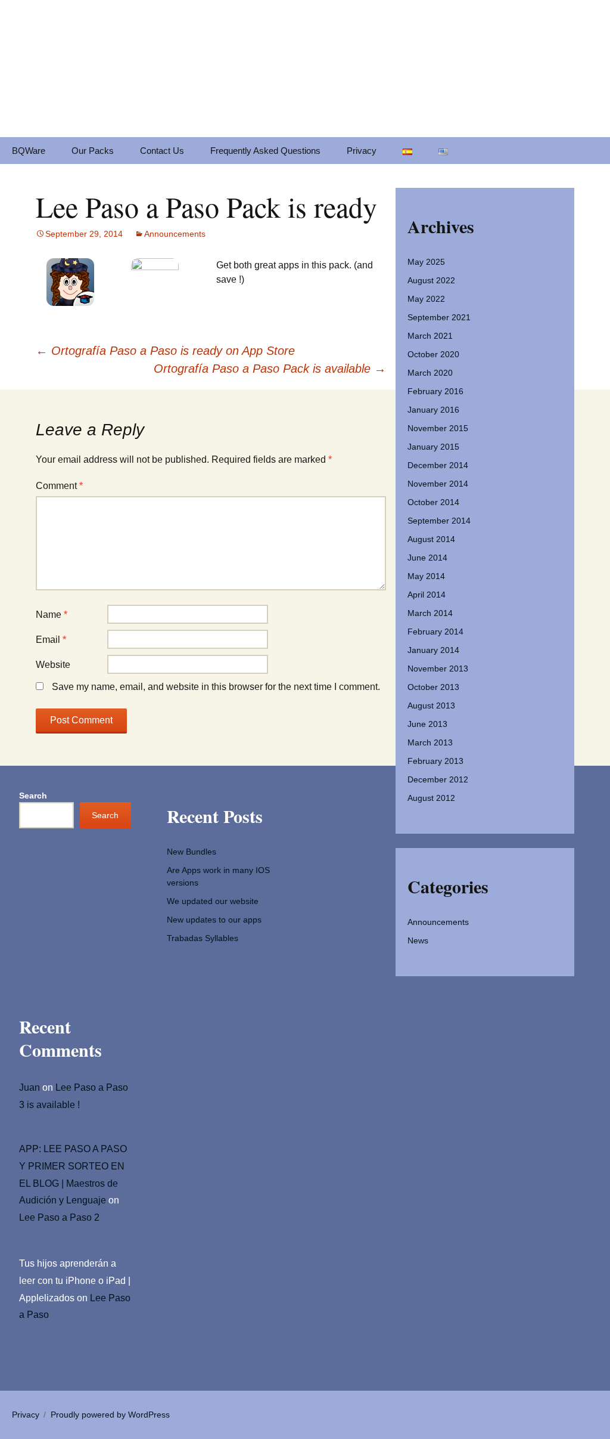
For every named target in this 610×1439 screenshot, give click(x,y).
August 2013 (431, 705)
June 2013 (427, 724)
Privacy (361, 151)
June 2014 (427, 557)
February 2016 (435, 391)
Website (53, 665)
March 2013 (430, 742)
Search (33, 795)
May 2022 (426, 299)
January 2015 (433, 446)
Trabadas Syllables (202, 938)
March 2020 (430, 372)
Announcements (175, 234)
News (417, 940)
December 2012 (437, 779)
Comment (59, 486)
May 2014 (426, 576)
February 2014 (435, 631)
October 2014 (433, 502)
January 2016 (433, 409)
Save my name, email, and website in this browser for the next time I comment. (216, 687)
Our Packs (92, 151)
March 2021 (430, 336)
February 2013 (435, 761)
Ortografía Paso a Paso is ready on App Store (165, 350)
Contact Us (162, 151)
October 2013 (433, 687)
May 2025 (426, 262)
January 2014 (433, 650)
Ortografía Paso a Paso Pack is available (270, 368)
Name (51, 614)
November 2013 (437, 668)
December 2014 (437, 465)
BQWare (28, 151)
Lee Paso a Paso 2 (59, 1217)
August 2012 (431, 798)
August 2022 (431, 280)
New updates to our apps (214, 919)
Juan (29, 1087)
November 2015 (437, 428)
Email (51, 640)
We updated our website (213, 901)
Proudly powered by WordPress (110, 1414)
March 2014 (430, 613)
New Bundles (191, 851)
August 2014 (431, 539)
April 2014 (426, 594)
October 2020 (433, 354)
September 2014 (439, 520)
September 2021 (439, 317)
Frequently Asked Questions (265, 151)
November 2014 (437, 483)
